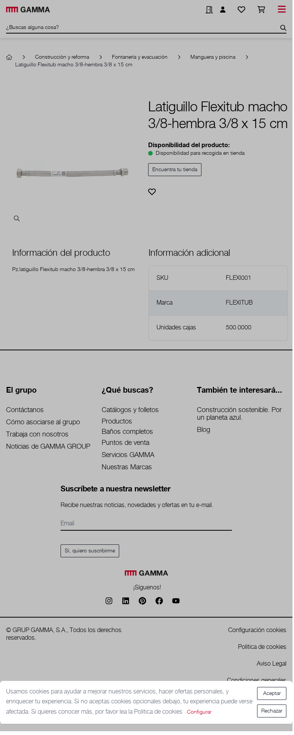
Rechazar (271, 711)
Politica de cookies (159, 712)
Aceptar (272, 693)
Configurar (199, 712)
